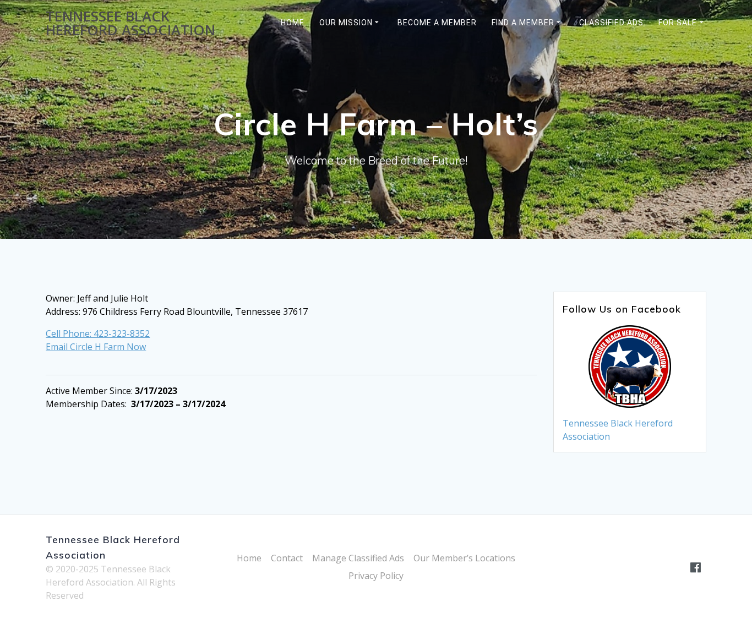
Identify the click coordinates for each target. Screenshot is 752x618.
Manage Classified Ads (358, 558)
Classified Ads (611, 22)
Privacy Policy (376, 576)
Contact (287, 558)
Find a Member (523, 22)
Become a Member (437, 22)
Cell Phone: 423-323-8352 (98, 333)
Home (292, 22)
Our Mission (346, 22)
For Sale (677, 22)
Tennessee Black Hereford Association (130, 23)
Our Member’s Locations (464, 558)
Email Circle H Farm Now (96, 347)
